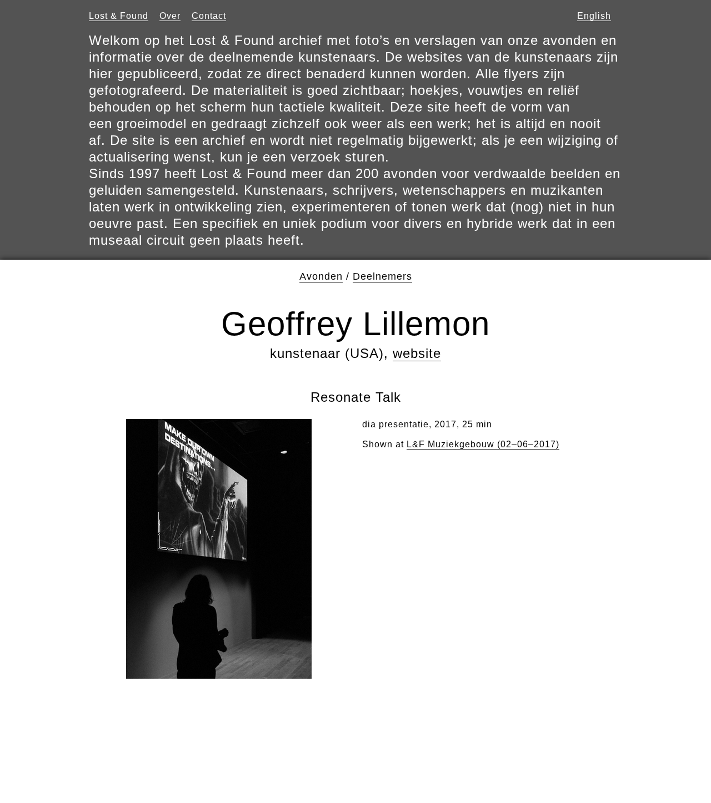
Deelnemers (382, 276)
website (417, 353)
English (594, 16)
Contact (209, 16)
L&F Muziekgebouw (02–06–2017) (483, 444)
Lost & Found (118, 16)
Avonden (321, 276)
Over (170, 16)
